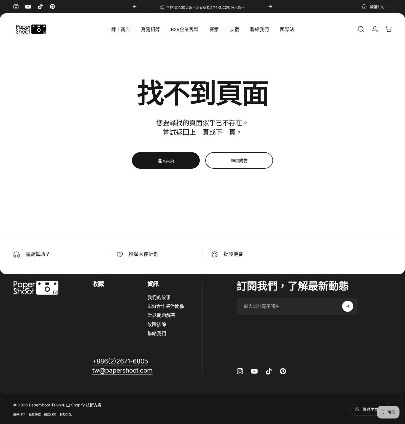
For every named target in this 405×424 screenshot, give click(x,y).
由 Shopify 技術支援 (83, 405)
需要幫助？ (37, 254)
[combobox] (376, 6)
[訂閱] (347, 306)
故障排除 (156, 324)
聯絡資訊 (66, 414)
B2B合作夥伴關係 (165, 306)
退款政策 (19, 414)
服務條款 (35, 414)
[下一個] (270, 6)
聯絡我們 (156, 333)
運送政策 (50, 414)
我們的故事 (159, 297)
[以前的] (135, 6)
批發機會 (233, 254)
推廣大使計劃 (143, 254)
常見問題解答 (161, 315)
